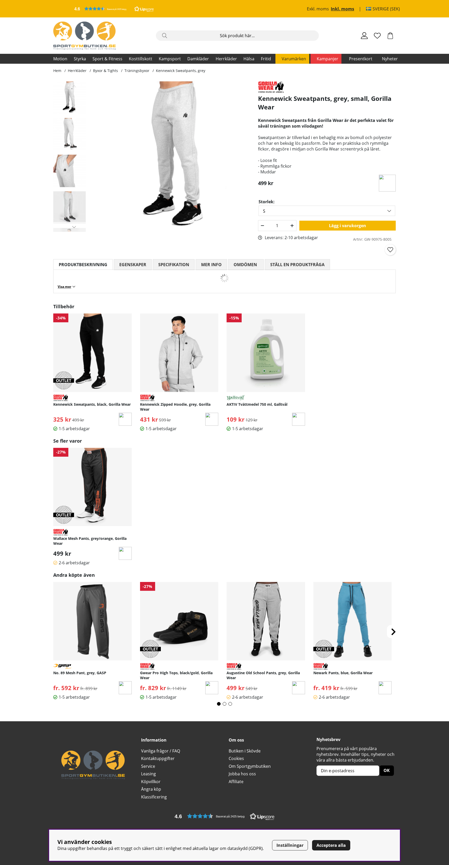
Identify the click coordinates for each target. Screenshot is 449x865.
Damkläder (198, 59)
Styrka (80, 59)
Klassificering (154, 797)
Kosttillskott (140, 59)
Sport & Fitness (107, 59)
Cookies (236, 758)
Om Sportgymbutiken (250, 766)
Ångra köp (151, 789)
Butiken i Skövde (245, 750)
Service (148, 766)
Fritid (266, 59)
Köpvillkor (151, 781)
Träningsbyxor (136, 70)
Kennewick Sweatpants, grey (180, 70)
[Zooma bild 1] (174, 156)
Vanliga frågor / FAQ (160, 750)
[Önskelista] (377, 35)
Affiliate (236, 781)
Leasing (148, 773)
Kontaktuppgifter (158, 758)
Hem (57, 70)
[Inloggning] (364, 35)
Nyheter (390, 59)
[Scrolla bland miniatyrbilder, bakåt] (74, 86)
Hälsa (248, 59)
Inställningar (289, 845)
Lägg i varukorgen (347, 225)
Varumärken (294, 59)
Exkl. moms (318, 9)
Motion (60, 59)
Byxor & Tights (105, 70)
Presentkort (360, 59)
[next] (393, 631)
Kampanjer (327, 59)
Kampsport (170, 59)
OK (387, 770)
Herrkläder (226, 59)
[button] (114, 8)
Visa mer (64, 286)
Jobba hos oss (242, 773)
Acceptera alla (331, 845)
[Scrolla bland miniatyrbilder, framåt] (74, 227)
